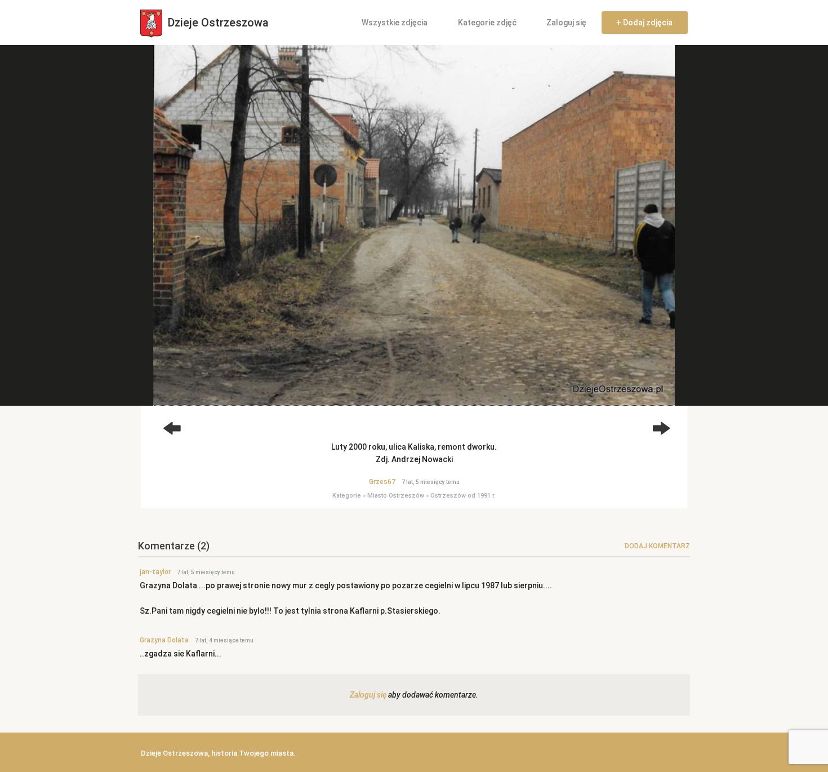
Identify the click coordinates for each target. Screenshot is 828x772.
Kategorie (346, 495)
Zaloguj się (566, 22)
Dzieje (217, 22)
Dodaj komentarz (657, 546)
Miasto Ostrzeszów (395, 495)
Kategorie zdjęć (487, 22)
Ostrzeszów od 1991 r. (463, 495)
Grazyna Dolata (164, 640)
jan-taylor (155, 572)
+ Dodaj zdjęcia (644, 22)
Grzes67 (382, 482)
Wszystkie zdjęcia (395, 22)
